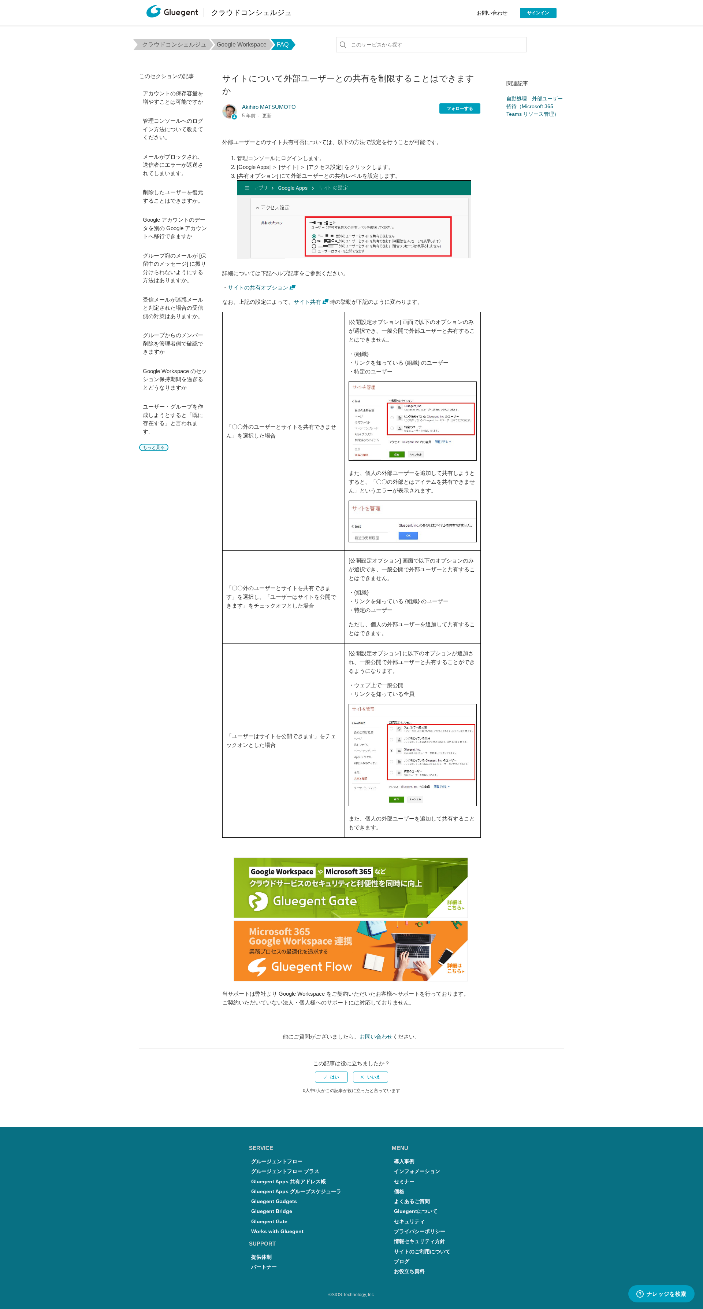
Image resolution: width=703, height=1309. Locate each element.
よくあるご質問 (412, 1201)
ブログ (401, 1261)
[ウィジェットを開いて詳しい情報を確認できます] (661, 1294)
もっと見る (154, 447)
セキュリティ (409, 1221)
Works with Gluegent (277, 1231)
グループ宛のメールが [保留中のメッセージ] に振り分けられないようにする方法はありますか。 (174, 268)
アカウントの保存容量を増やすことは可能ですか (173, 97)
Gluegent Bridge (271, 1211)
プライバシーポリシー (419, 1231)
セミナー (404, 1181)
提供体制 (261, 1257)
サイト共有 (307, 302)
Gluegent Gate (269, 1221)
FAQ (283, 44)
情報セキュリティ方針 (419, 1241)
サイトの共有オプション (258, 287)
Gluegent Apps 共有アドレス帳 (288, 1181)
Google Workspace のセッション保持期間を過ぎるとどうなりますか (175, 379)
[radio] (331, 1077)
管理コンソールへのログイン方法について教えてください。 (173, 129)
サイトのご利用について (422, 1251)
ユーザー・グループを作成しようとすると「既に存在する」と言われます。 (173, 419)
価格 (399, 1191)
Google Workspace (242, 44)
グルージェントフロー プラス (285, 1171)
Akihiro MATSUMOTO (269, 107)
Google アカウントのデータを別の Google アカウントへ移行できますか (175, 228)
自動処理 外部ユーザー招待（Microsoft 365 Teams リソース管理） (534, 106)
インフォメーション (417, 1171)
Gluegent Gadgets (274, 1201)
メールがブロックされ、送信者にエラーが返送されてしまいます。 (173, 165)
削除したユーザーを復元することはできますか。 (173, 196)
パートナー (264, 1267)
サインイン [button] (538, 12)
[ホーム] (172, 13)
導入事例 (404, 1161)
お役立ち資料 (409, 1271)
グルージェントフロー (276, 1161)
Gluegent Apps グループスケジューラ (296, 1191)
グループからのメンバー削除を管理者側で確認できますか (173, 343)
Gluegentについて (416, 1211)
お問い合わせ (492, 13)
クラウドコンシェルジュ (174, 44)
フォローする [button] (460, 108)
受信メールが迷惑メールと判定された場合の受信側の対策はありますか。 (173, 307)
